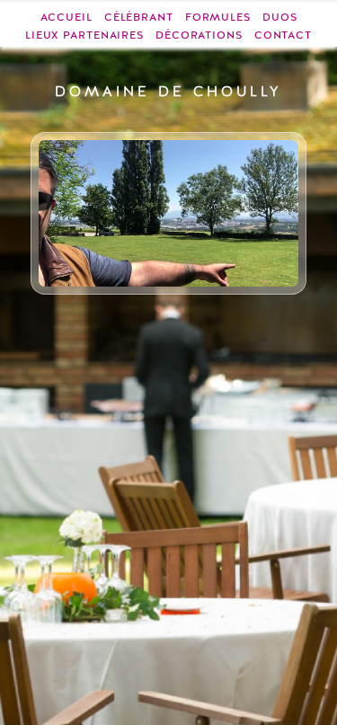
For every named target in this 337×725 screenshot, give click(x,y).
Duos (279, 17)
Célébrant (138, 17)
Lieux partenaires (84, 35)
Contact (283, 35)
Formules (218, 17)
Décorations (199, 35)
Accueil (66, 17)
